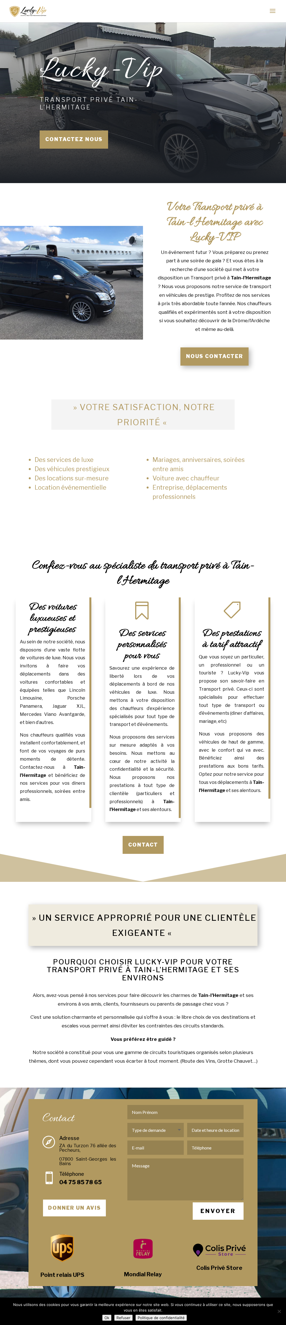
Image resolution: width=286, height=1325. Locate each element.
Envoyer (218, 1211)
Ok (106, 1317)
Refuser (123, 1317)
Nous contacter (214, 356)
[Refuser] (279, 1311)
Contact (143, 845)
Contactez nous (74, 139)
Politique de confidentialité (161, 1317)
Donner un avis (74, 1208)
